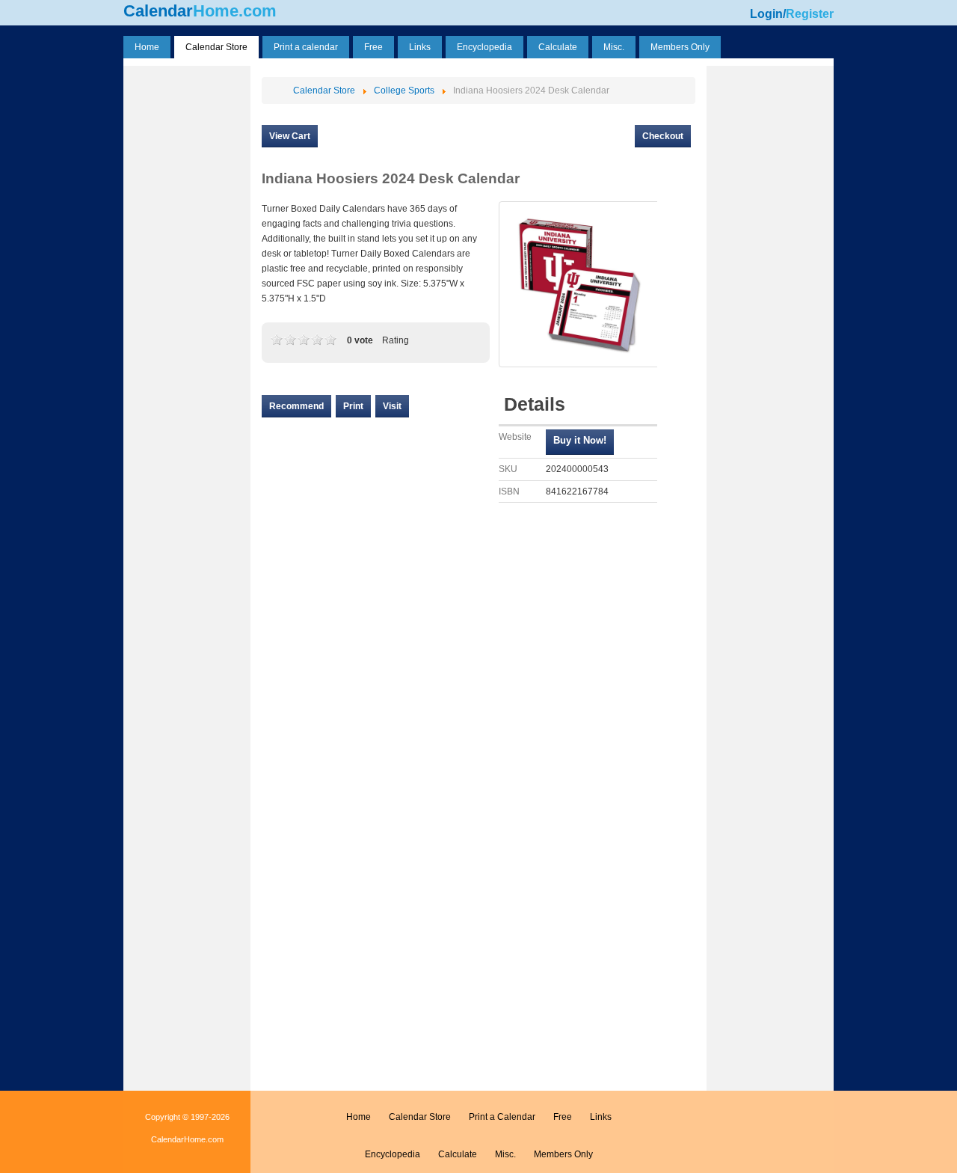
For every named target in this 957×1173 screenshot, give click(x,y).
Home (358, 1117)
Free (562, 1117)
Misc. (505, 1154)
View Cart (289, 136)
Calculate (457, 1154)
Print (353, 406)
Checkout (662, 136)
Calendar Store (420, 1117)
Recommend (296, 406)
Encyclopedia (392, 1154)
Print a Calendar (502, 1117)
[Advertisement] (187, 294)
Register (810, 13)
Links (601, 1117)
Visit (392, 406)
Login (766, 13)
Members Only (563, 1154)
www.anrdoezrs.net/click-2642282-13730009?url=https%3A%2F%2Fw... (580, 442)
